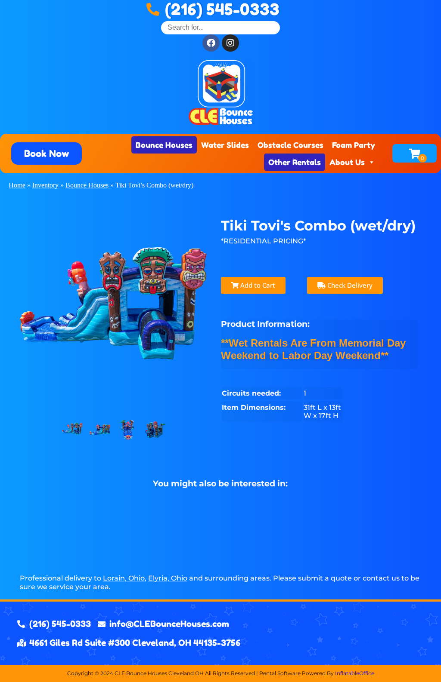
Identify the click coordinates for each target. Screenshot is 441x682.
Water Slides (225, 145)
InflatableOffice (354, 673)
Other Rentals (294, 162)
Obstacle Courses (290, 145)
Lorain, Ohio (124, 578)
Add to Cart (257, 285)
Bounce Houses (164, 145)
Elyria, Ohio (167, 578)
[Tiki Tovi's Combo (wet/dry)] (72, 430)
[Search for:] (220, 27)
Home (17, 185)
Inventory (45, 185)
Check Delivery (349, 285)
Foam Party (353, 145)
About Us (347, 162)
